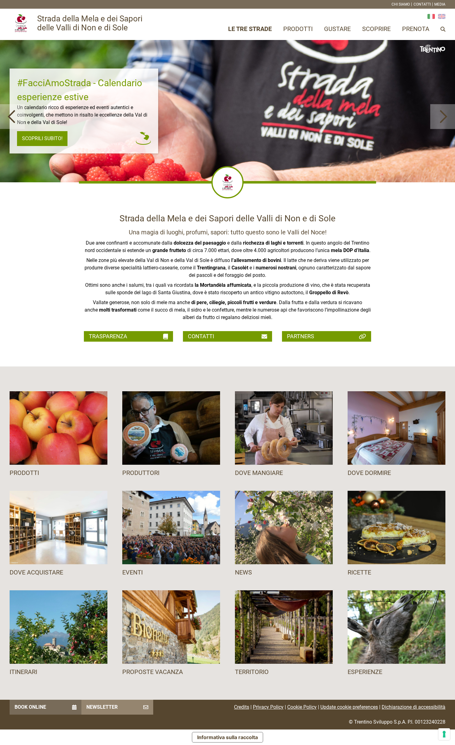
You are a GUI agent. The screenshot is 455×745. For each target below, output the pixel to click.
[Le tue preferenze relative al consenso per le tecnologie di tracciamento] (444, 734)
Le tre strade (250, 29)
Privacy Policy (268, 707)
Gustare (337, 29)
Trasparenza (108, 336)
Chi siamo (401, 4)
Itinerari (23, 672)
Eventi (132, 572)
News (243, 572)
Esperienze (365, 672)
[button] (12, 116)
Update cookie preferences (349, 707)
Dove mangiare (259, 473)
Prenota (415, 29)
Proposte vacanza (152, 672)
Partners (300, 336)
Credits (241, 707)
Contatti (422, 4)
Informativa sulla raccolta (227, 737)
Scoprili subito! (42, 138)
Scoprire (376, 29)
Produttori (140, 473)
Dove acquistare (36, 572)
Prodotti (298, 29)
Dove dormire (369, 473)
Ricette (359, 572)
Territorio (252, 672)
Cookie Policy (302, 707)
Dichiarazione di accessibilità (413, 707)
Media (439, 4)
